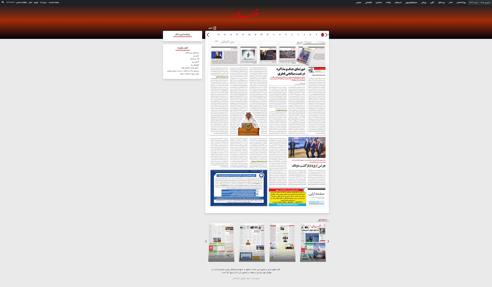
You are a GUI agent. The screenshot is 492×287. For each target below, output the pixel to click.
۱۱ (273, 34)
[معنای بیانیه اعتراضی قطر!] (317, 100)
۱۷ (237, 34)
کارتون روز (195, 61)
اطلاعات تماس (21, 2)
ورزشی (423, 2)
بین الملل (441, 2)
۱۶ (243, 34)
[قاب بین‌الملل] (268, 53)
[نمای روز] (288, 54)
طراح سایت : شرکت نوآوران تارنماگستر (246, 278)
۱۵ (249, 34)
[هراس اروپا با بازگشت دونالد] (268, 160)
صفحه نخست (54, 2)
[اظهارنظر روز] (224, 52)
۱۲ (268, 34)
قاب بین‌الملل (194, 58)
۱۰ (280, 34)
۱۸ (231, 34)
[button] (326, 35)
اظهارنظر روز (195, 65)
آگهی (432, 2)
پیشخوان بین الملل (192, 52)
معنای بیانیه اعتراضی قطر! (190, 68)
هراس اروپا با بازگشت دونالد (189, 74)
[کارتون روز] (249, 53)
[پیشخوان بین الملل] (312, 54)
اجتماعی (379, 2)
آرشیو (36, 2)
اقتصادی (368, 2)
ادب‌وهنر (398, 2)
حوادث (388, 2)
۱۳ (261, 34)
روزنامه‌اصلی (461, 2)
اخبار (450, 2)
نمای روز (196, 55)
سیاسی (358, 2)
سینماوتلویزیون (411, 2)
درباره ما (43, 2)
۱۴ (255, 34)
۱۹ (225, 34)
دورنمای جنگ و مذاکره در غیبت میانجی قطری (183, 71)
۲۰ (219, 34)
